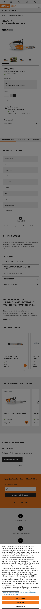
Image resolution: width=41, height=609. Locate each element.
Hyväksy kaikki (20, 598)
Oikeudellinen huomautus (10, 595)
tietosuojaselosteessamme (10, 593)
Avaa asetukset (20, 606)
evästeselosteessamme (28, 593)
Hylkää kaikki (20, 602)
